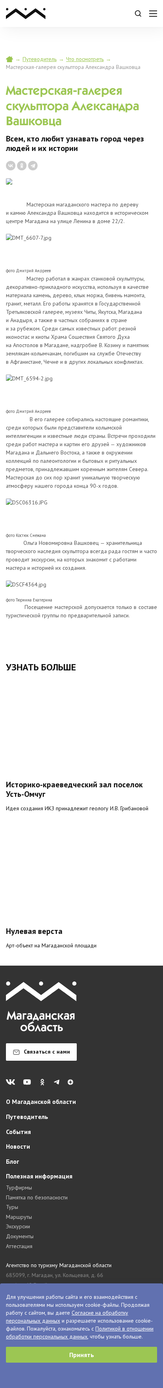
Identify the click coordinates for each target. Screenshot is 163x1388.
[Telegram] (33, 165)
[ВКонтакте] (10, 165)
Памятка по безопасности (37, 1197)
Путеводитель (40, 59)
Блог (12, 1161)
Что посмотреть (85, 59)
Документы (20, 1236)
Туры (12, 1206)
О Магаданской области (41, 1101)
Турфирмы (19, 1187)
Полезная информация (39, 1176)
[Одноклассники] (22, 165)
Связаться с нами (47, 1051)
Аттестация (19, 1246)
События (18, 1132)
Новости (18, 1146)
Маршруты (19, 1216)
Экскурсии (18, 1226)
